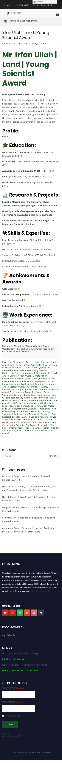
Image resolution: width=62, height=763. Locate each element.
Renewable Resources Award (43, 414)
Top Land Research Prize (42, 427)
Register (6, 733)
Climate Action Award (20, 375)
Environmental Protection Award (26, 392)
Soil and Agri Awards (41, 416)
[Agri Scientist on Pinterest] (34, 612)
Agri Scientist (14, 13)
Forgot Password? (11, 736)
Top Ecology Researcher (38, 425)
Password (12, 701)
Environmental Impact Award (17, 389)
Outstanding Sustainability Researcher (26, 412)
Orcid (5, 136)
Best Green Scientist (29, 367)
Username (13, 687)
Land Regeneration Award (41, 405)
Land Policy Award (46, 403)
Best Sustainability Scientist (34, 370)
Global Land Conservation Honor (40, 395)
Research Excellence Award (16, 416)
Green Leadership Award (14, 400)
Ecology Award (17, 386)
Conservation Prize (43, 381)
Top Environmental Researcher (28, 426)
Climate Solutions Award (20, 381)
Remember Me (12, 715)
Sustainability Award (28, 419)
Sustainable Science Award (37, 422)
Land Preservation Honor (14, 405)
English (39, 2)
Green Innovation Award (43, 397)
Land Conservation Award (23, 403)
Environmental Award (36, 386)
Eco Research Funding (32, 384)
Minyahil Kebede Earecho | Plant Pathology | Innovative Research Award (30, 509)
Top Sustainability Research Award (31, 429)
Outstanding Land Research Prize (19, 411)
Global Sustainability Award (16, 397)
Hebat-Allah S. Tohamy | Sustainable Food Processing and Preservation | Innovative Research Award (29, 488)
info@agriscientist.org (13, 659)
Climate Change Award (26, 378)
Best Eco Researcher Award (23, 364)
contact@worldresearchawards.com (20, 670)
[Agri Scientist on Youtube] (5, 612)
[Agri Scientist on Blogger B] (27, 612)
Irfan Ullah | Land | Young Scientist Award (25, 35)
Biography (18, 362)
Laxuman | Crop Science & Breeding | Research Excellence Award (26, 478)
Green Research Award (40, 400)
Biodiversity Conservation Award (18, 373)
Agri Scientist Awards (41, 590)
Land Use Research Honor (15, 408)
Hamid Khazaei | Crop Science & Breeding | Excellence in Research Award (30, 498)
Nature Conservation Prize (42, 408)
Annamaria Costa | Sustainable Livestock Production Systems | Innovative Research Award (28, 530)
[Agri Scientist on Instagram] (12, 612)
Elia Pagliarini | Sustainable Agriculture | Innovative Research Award (28, 519)
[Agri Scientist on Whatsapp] (20, 612)
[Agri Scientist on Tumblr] (41, 612)
